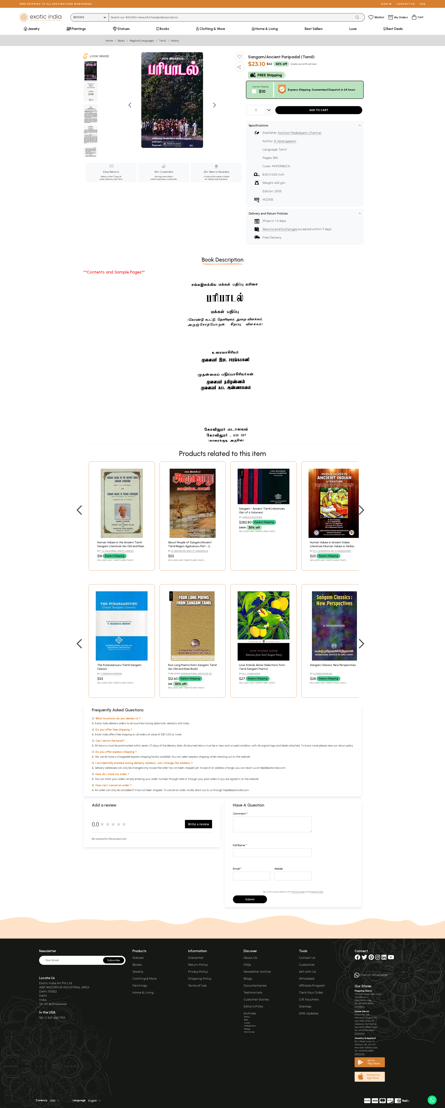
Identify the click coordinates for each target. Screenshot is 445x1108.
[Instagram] (377, 958)
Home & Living (143, 992)
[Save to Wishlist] (239, 58)
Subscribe (113, 960)
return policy (345, 745)
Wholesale (306, 978)
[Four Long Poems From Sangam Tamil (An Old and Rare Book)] (193, 659)
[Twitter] (364, 958)
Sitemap (305, 1006)
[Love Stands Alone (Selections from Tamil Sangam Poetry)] (263, 659)
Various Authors (252, 517)
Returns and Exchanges (279, 229)
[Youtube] (391, 958)
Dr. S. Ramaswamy (341, 551)
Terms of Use (298, 891)
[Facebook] (357, 958)
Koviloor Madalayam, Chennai (299, 132)
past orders (210, 779)
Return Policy (198, 964)
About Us (250, 957)
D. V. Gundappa (321, 551)
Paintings (139, 985)
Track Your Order (311, 992)
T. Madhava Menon (111, 673)
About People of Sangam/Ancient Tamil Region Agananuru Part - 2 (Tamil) (190, 546)
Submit (250, 899)
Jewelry (137, 971)
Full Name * (240, 845)
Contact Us (307, 957)
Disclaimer (196, 957)
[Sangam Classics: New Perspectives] (334, 659)
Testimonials (253, 992)
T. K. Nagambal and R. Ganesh (117, 551)
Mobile (278, 868)
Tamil (162, 40)
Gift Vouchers (309, 999)
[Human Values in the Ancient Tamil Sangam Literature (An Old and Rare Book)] (122, 537)
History (175, 40)
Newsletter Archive (257, 971)
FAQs (247, 964)
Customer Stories (256, 999)
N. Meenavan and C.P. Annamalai (189, 551)
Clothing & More (144, 978)
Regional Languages (142, 40)
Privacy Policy (316, 891)
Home (109, 40)
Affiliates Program (312, 985)
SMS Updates (308, 1013)
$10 (262, 91)
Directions (360, 1006)
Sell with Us (307, 971)
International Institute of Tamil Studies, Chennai (190, 675)
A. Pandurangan (322, 673)
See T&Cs (118, 179)
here (181, 779)
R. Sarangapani (285, 141)
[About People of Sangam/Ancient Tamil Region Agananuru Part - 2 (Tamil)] (193, 537)
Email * (237, 868)
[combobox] (231, 17)
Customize (306, 964)
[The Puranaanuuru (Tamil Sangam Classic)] (122, 659)
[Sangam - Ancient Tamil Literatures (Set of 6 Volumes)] (263, 503)
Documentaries (255, 985)
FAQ (423, 4)
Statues (137, 957)
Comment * (240, 813)
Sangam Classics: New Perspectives (333, 665)
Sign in (386, 4)
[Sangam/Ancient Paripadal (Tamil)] (90, 71)
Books (121, 40)
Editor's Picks (253, 1006)
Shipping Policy (199, 978)
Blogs (248, 978)
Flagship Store (363, 991)
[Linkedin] (384, 958)
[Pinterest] (371, 958)
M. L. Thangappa (251, 673)
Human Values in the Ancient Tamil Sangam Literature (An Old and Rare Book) (120, 546)
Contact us (406, 4)
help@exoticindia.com (272, 767)
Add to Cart (318, 110)
